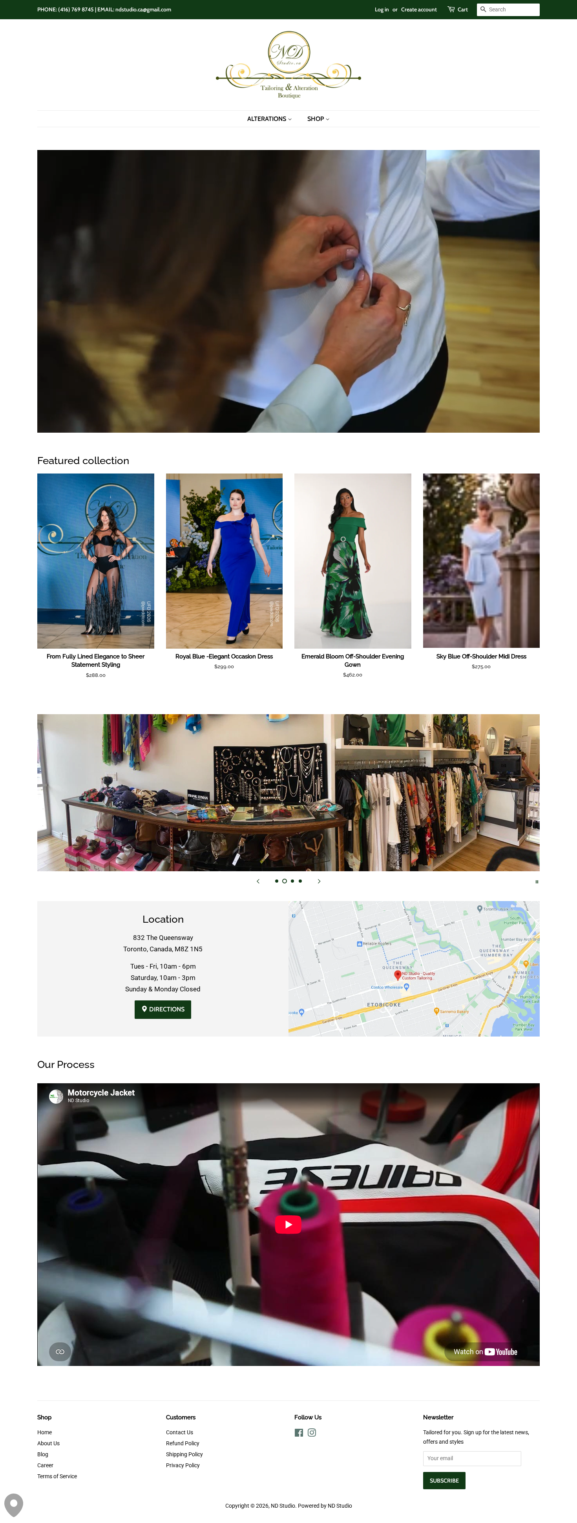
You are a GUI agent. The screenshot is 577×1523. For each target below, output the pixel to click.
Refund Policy (182, 1443)
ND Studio (283, 1506)
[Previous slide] (258, 881)
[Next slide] (319, 881)
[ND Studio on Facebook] (298, 1434)
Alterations (267, 118)
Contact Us (179, 1432)
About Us (48, 1443)
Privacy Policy (183, 1465)
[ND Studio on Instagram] (311, 1434)
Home (44, 1432)
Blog (42, 1454)
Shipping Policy (184, 1454)
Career (45, 1465)
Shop (316, 118)
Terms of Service (57, 1476)
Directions (166, 1009)
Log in (382, 9)
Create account (419, 9)
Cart (463, 9)
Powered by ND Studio (325, 1506)
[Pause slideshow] (537, 881)
